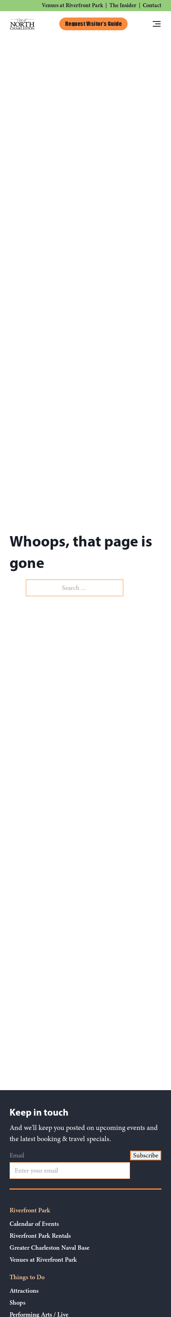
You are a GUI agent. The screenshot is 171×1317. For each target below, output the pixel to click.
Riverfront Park (30, 1210)
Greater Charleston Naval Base (49, 1247)
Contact (152, 5)
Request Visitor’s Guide (93, 23)
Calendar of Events (34, 1223)
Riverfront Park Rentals (40, 1235)
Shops (17, 1302)
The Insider (122, 5)
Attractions (24, 1290)
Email (17, 1155)
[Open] (156, 24)
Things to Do (27, 1277)
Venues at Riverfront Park (72, 5)
